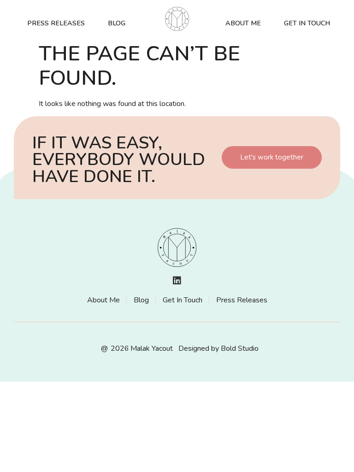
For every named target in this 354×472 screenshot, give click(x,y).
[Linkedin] (177, 280)
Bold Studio (240, 348)
